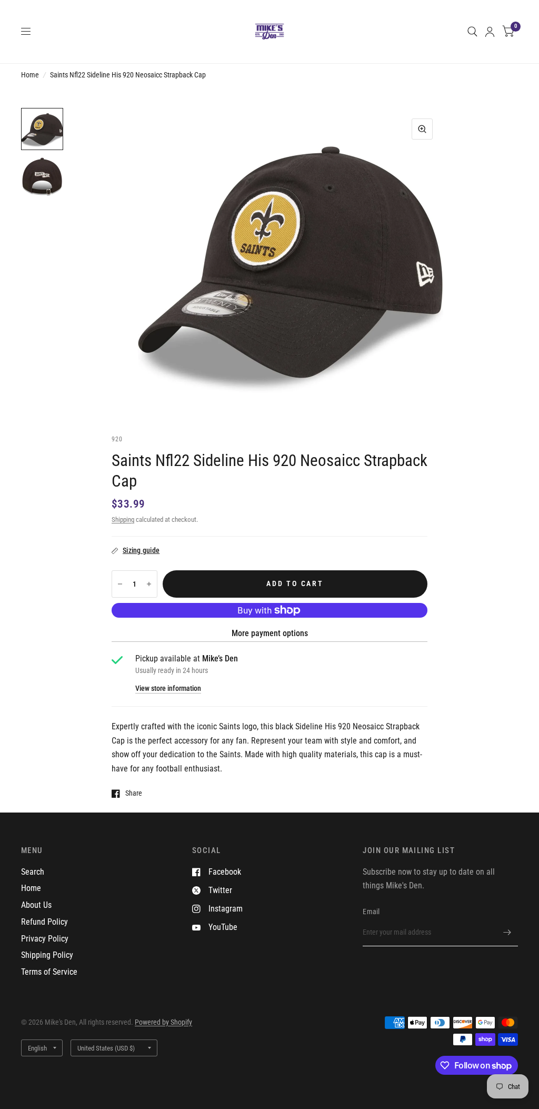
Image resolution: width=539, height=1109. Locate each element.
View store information (168, 688)
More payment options (270, 633)
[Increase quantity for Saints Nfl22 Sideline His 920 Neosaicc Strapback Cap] (149, 584)
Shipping (123, 519)
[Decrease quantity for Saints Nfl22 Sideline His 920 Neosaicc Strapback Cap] (120, 584)
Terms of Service (49, 972)
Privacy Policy (44, 939)
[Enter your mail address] (507, 932)
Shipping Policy (47, 955)
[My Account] (489, 31)
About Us (36, 905)
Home (30, 75)
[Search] (472, 31)
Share (133, 793)
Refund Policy (44, 922)
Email (371, 911)
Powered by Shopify (163, 1022)
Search (32, 872)
